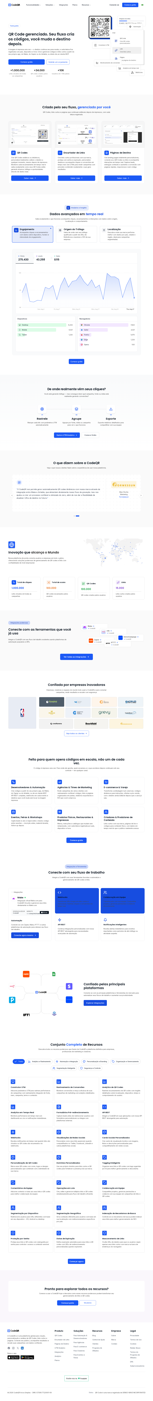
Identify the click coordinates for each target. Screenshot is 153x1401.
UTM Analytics (60, 1348)
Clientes (95, 1344)
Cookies (133, 1344)
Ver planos (88, 1303)
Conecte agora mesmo (23, 935)
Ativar (45, 912)
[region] (76, 495)
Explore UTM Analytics (65, 435)
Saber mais (28, 178)
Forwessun (124, 497)
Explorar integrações (95, 1003)
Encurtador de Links (62, 1340)
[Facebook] (9, 1348)
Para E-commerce (80, 1347)
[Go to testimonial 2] (77, 516)
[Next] (141, 495)
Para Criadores (79, 1351)
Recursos (85, 5)
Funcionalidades (32, 5)
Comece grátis (130, 5)
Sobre (113, 1335)
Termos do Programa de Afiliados (135, 1355)
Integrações (63, 5)
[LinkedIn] (22, 1348)
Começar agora (76, 1261)
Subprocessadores (137, 1366)
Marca (113, 1340)
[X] (17, 1348)
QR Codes (58, 1335)
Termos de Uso (136, 1340)
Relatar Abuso (135, 1348)
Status (91, 1392)
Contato (114, 1344)
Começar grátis (67, 1303)
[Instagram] (13, 1348)
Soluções (49, 5)
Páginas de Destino (62, 1344)
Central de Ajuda (98, 1340)
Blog (94, 1335)
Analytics (58, 1356)
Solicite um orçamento (58, 62)
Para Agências (79, 1342)
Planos (74, 5)
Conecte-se (114, 5)
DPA (131, 1362)
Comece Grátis (90, 435)
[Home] (14, 5)
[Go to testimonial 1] (74, 516)
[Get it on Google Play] (27, 1357)
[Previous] (12, 495)
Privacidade (134, 1335)
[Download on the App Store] (14, 1357)
